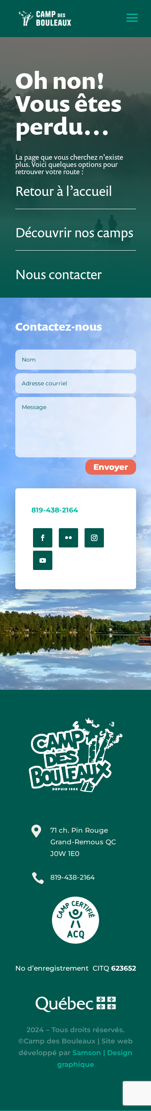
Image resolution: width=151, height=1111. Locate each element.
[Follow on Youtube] (42, 560)
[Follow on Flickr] (68, 537)
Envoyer (110, 467)
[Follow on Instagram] (94, 537)
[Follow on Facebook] (42, 537)
